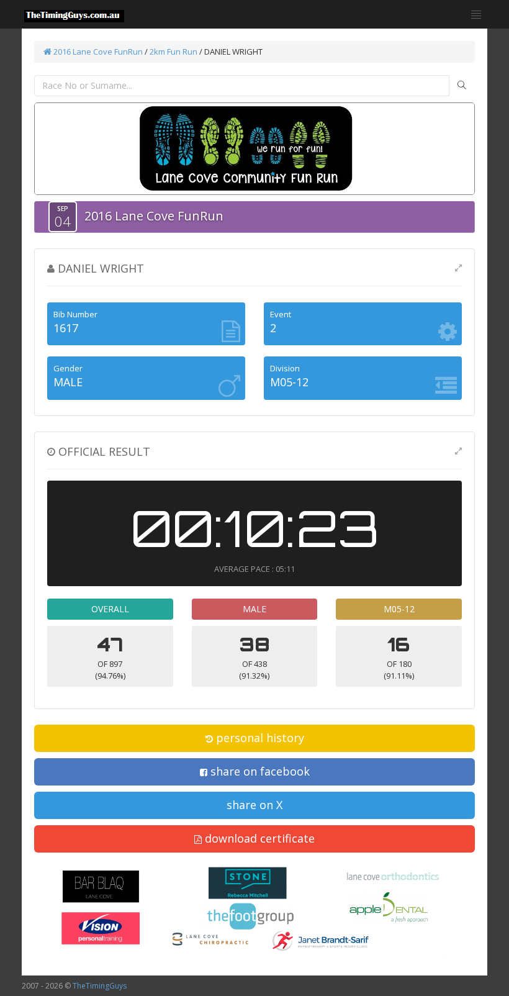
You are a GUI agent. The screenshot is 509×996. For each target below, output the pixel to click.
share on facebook (258, 771)
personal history (258, 737)
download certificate (258, 838)
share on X (254, 804)
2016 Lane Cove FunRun (97, 51)
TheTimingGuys (100, 985)
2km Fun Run (173, 51)
